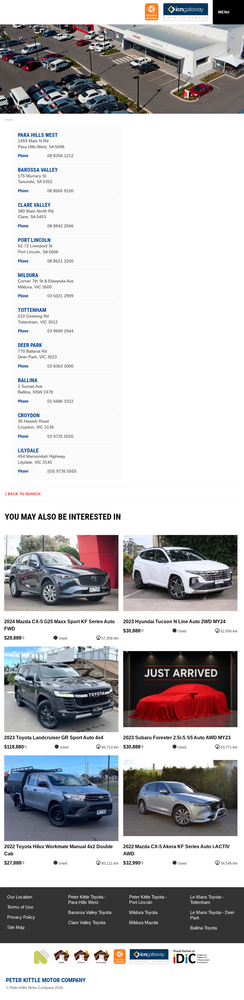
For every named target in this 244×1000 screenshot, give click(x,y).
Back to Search (24, 494)
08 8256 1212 (60, 155)
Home (9, 119)
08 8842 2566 (60, 226)
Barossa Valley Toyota (89, 912)
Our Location (19, 896)
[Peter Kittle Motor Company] (40, 13)
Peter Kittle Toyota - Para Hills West (87, 899)
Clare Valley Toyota (86, 922)
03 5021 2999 (60, 295)
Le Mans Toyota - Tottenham (207, 899)
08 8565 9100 (60, 190)
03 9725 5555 (60, 436)
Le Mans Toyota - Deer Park (212, 915)
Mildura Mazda (143, 922)
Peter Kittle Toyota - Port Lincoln (148, 899)
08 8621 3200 (60, 261)
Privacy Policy (21, 917)
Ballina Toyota (203, 927)
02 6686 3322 (60, 401)
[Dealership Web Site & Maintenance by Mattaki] (228, 982)
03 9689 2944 (60, 331)
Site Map (15, 927)
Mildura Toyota (143, 912)
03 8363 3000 (60, 366)
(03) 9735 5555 (61, 471)
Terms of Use (20, 907)
